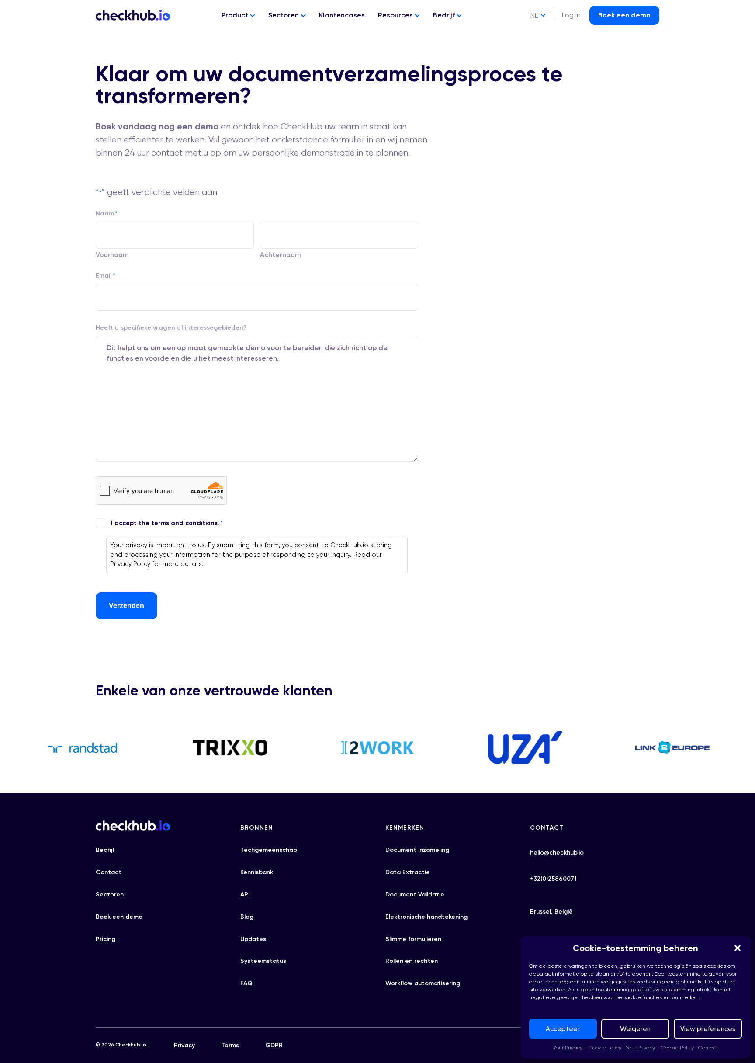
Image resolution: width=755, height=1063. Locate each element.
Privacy (184, 1045)
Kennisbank (256, 872)
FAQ (246, 983)
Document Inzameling (417, 850)
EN (534, 32)
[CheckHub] (133, 15)
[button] (737, 948)
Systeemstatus (263, 961)
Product (236, 15)
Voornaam (112, 255)
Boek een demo (624, 15)
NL (534, 15)
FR (534, 48)
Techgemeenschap (268, 850)
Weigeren (635, 1029)
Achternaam (280, 255)
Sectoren (284, 15)
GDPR (274, 1045)
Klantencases (342, 15)
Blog (246, 917)
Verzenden (126, 605)
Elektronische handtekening (426, 917)
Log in (571, 15)
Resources (396, 15)
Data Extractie (407, 872)
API (244, 894)
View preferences (707, 1029)
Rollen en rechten (411, 961)
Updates (253, 939)
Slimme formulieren (413, 939)
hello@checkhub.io (557, 852)
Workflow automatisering (422, 983)
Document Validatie (414, 894)
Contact (708, 1048)
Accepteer (563, 1029)
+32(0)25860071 (553, 878)
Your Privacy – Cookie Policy (587, 1048)
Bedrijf (445, 15)
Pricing (105, 939)
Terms (230, 1045)
